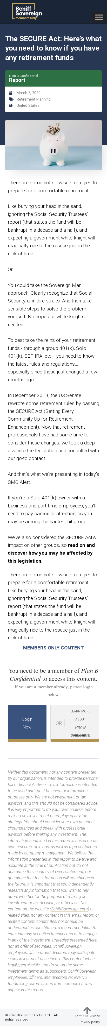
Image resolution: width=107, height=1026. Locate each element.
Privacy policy (90, 1022)
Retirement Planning (34, 99)
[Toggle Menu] (99, 17)
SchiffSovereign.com (69, 909)
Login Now (27, 723)
